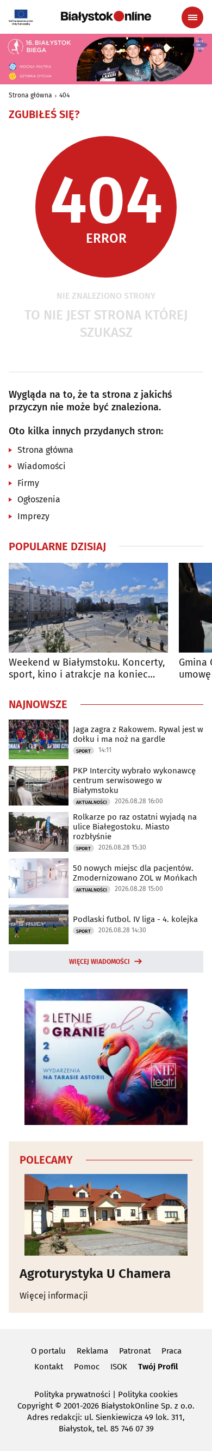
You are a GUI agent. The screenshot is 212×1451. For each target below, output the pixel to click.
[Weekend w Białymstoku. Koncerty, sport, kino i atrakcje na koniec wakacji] (88, 608)
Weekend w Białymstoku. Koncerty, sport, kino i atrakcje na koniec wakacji (87, 668)
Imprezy (33, 516)
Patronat (135, 1351)
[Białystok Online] (106, 17)
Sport (83, 751)
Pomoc (86, 1367)
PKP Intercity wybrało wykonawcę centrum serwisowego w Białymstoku (134, 780)
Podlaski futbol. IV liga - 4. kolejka (135, 919)
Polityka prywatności (72, 1394)
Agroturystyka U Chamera (95, 1273)
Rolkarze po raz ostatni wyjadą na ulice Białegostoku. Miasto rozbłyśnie (135, 826)
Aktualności (91, 802)
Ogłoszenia (38, 499)
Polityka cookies (148, 1394)
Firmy (28, 483)
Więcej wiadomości (99, 962)
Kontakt (48, 1367)
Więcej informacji (54, 1295)
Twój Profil (158, 1367)
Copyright (35, 1406)
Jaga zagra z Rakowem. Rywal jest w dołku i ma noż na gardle (138, 734)
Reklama (92, 1351)
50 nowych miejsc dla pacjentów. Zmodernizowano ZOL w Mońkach (135, 873)
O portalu (48, 1351)
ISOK (118, 1367)
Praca (171, 1351)
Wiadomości (41, 466)
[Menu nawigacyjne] (192, 17)
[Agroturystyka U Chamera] (106, 1215)
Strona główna (30, 95)
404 (64, 95)
